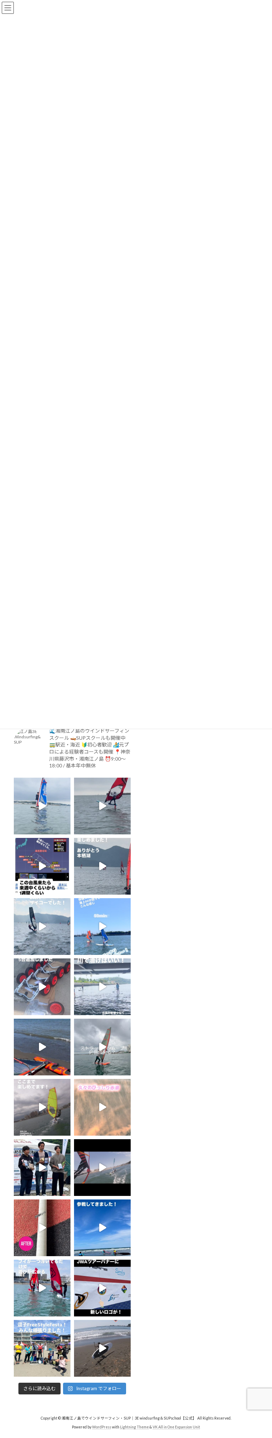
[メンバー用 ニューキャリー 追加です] (42, 986)
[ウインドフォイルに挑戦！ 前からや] (102, 806)
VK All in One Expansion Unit (176, 1427)
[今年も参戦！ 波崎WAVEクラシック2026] (102, 1227)
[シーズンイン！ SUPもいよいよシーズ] (102, 1348)
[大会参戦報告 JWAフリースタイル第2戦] (42, 1167)
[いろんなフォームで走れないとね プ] (102, 1167)
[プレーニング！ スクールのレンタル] (42, 1107)
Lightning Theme (134, 1427)
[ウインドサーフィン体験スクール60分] (102, 926)
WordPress (101, 1427)
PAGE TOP (259, 1387)
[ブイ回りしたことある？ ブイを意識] (42, 1288)
